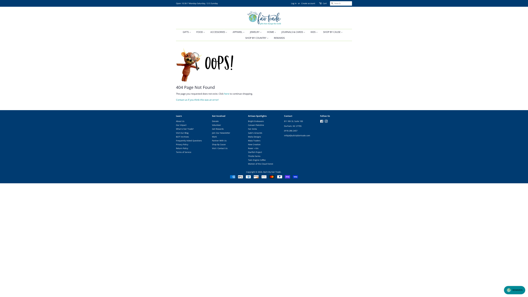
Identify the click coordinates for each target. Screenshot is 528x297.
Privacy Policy (182, 144)
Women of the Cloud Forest (260, 164)
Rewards (279, 37)
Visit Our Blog (182, 133)
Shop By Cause (332, 32)
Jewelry (255, 32)
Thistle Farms (254, 156)
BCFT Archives (182, 136)
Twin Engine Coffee (257, 160)
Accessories (218, 32)
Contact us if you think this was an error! (197, 99)
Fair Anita (252, 129)
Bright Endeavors (256, 121)
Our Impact (181, 125)
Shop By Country (256, 37)
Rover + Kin (253, 148)
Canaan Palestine (256, 125)
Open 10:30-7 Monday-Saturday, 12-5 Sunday (197, 3)
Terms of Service (183, 152)
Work (214, 136)
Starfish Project (255, 152)
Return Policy (182, 148)
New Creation (254, 144)
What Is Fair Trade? (185, 129)
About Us (180, 121)
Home (270, 32)
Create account (308, 3)
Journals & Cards (292, 32)
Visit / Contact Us (220, 148)
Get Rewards (218, 129)
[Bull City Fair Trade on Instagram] (326, 121)
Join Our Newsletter (221, 133)
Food (199, 32)
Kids (313, 32)
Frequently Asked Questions (189, 140)
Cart (325, 3)
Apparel (238, 32)
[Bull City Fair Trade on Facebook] (321, 121)
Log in (294, 3)
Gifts (186, 32)
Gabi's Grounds (255, 133)
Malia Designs (254, 136)
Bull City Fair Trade (272, 172)
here (226, 93)
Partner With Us (219, 140)
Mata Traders (254, 140)
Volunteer (216, 125)
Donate (215, 121)
